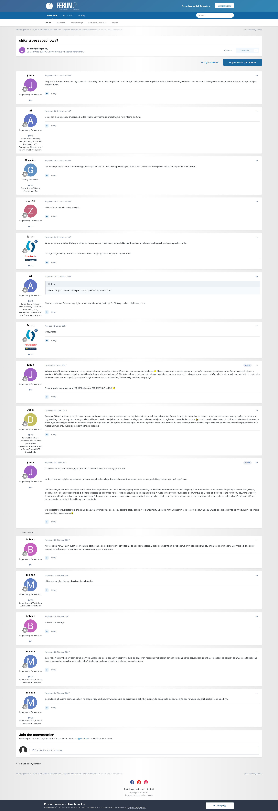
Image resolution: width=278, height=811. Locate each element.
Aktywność (67, 15)
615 (31, 136)
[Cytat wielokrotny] (47, 93)
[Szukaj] (230, 15)
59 (31, 185)
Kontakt (150, 789)
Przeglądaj (52, 15)
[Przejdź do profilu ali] (30, 120)
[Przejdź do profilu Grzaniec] (30, 170)
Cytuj (53, 93)
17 (31, 226)
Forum (48, 23)
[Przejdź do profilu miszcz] (30, 584)
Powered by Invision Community (139, 795)
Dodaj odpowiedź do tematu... (49, 750)
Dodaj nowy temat (209, 62)
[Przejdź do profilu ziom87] (30, 211)
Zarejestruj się (224, 6)
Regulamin (60, 23)
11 (32, 100)
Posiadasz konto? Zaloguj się (196, 6)
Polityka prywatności (134, 789)
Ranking (114, 23)
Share (228, 50)
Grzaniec (30, 160)
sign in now (82, 738)
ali (30, 110)
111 (31, 435)
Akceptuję (220, 805)
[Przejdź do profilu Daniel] (30, 419)
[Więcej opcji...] (257, 75)
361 (31, 265)
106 (31, 600)
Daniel (30, 409)
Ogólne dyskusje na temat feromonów (65, 51)
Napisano (58, 75)
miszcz (30, 574)
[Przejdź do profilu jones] (22, 50)
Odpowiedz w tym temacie (242, 62)
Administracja (77, 23)
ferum (30, 236)
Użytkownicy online (97, 23)
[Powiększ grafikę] (155, 371)
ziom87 (30, 201)
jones (44, 48)
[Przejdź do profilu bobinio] (30, 549)
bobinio (30, 539)
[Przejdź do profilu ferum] (30, 246)
